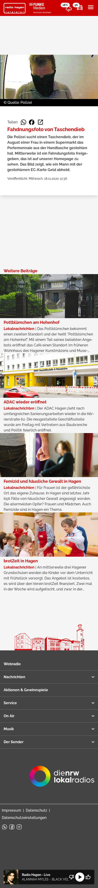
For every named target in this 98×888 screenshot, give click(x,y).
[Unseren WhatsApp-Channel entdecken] (4, 827)
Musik (9, 729)
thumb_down (71, 877)
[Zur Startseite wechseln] (15, 8)
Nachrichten (14, 677)
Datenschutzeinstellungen (24, 817)
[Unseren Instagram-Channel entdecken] (19, 827)
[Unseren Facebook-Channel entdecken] (12, 827)
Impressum (11, 810)
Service (10, 703)
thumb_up (88, 877)
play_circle (79, 877)
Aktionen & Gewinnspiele (26, 690)
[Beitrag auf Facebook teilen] (31, 122)
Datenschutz (36, 810)
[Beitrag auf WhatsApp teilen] (23, 122)
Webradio (12, 664)
